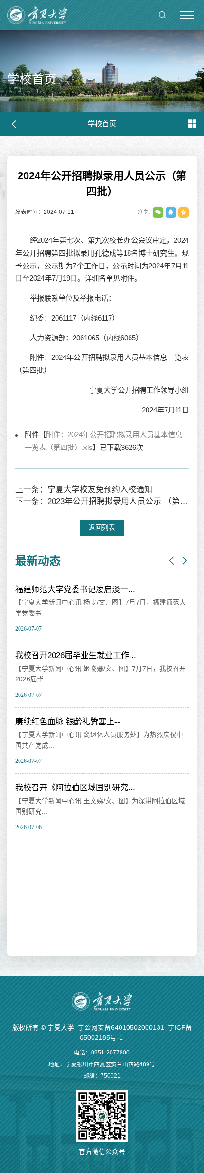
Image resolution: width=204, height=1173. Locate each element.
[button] (171, 561)
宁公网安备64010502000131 (121, 1027)
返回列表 (102, 527)
